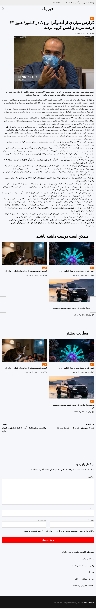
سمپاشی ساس (88, 559)
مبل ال (91, 572)
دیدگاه (91, 477)
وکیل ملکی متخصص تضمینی (82, 565)
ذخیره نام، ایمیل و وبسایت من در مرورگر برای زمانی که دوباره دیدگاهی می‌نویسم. (58, 531)
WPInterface (88, 602)
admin (77, 33)
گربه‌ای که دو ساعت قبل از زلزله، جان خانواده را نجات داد (26, 271)
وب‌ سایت (42, 520)
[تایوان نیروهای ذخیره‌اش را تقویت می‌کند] (93, 304)
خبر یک (48, 8)
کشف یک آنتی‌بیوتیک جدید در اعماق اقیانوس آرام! (76, 271)
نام (92, 509)
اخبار (92, 18)
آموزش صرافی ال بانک (84, 579)
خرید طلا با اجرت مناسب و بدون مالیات (78, 552)
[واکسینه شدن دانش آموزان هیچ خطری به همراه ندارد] (3, 304)
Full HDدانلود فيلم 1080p (83, 586)
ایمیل (91, 520)
